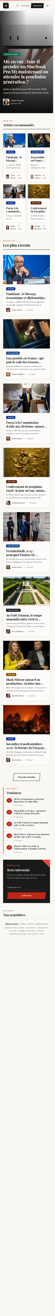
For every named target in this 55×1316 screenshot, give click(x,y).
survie (41, 934)
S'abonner (26, 895)
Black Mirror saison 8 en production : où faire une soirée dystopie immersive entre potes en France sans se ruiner (32, 835)
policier (23, 924)
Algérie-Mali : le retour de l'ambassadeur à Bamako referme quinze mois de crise (30, 847)
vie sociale (13, 931)
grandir (21, 928)
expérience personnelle (18, 934)
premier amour (42, 924)
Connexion (25, 5)
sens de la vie (30, 928)
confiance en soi (43, 928)
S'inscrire (37, 5)
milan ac (41, 931)
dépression (12, 924)
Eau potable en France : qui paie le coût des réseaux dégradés (30, 812)
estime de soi (31, 931)
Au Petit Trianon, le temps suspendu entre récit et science (31, 823)
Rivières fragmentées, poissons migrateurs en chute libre (29, 800)
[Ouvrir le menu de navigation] (17, 5)
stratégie (21, 931)
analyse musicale (11, 928)
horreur (31, 924)
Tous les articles (26, 777)
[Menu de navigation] (47, 5)
